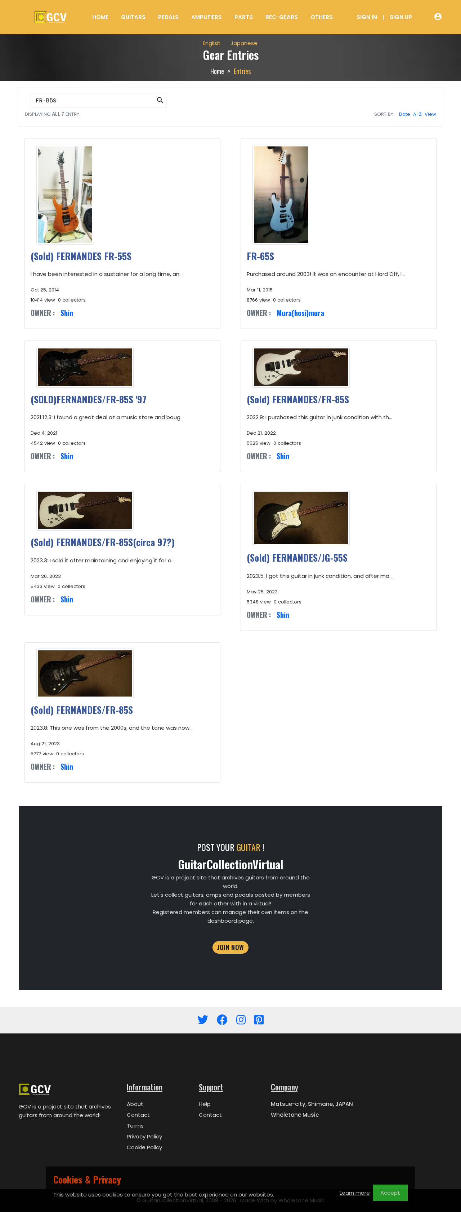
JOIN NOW (230, 947)
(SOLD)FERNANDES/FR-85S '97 (89, 399)
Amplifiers (206, 17)
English (211, 43)
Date (404, 114)
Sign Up (401, 17)
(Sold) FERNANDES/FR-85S (298, 399)
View (430, 114)
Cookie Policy (144, 1147)
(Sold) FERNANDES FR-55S (81, 256)
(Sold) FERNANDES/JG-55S (297, 557)
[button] (160, 100)
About (135, 1104)
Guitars (133, 17)
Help (205, 1104)
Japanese (244, 43)
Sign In (367, 17)
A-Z (417, 114)
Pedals (168, 17)
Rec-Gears (281, 17)
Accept (390, 1192)
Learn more (355, 1192)
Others (321, 17)
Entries (242, 71)
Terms (135, 1125)
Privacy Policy (144, 1136)
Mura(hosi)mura (300, 312)
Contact (138, 1115)
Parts (243, 17)
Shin (67, 312)
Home (100, 17)
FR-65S (260, 256)
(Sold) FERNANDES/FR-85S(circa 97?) (103, 542)
